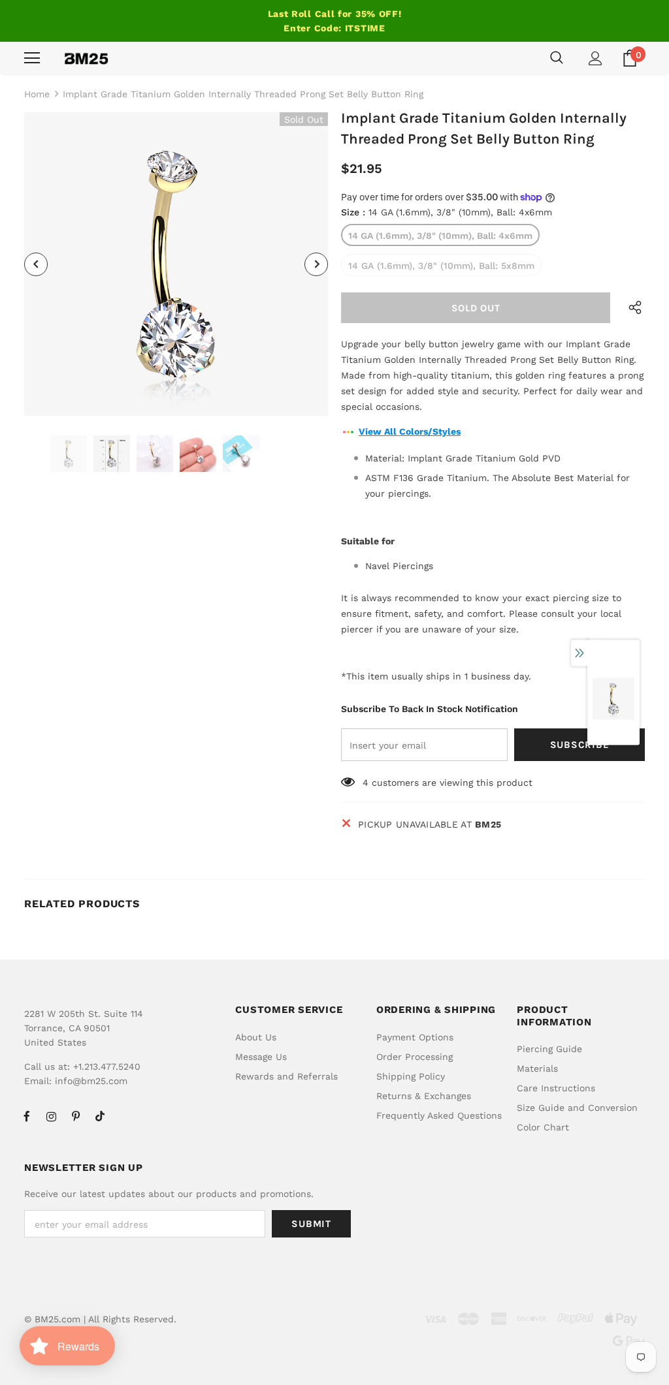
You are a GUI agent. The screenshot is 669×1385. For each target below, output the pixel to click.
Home (37, 94)
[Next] (316, 264)
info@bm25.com (91, 1081)
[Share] (631, 307)
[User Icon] (595, 58)
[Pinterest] (76, 1116)
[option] (176, 264)
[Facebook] (27, 1116)
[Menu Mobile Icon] (32, 58)
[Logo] (86, 58)
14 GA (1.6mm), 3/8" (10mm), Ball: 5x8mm (441, 265)
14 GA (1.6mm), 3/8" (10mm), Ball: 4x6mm (440, 235)
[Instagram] (51, 1116)
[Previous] (36, 264)
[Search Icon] (556, 58)
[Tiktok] (100, 1116)
